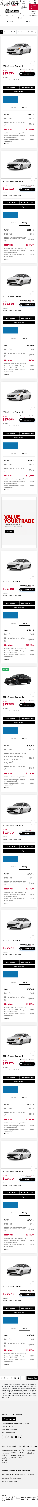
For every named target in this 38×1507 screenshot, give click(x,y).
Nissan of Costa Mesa (4, 1498)
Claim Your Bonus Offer (27, 87)
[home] (22, 8)
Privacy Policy (8, 1498)
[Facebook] (4, 1437)
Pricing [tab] (24, 107)
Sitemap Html (23, 1498)
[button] (32, 63)
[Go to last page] (22, 1378)
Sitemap (18, 1498)
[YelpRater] (20, 1437)
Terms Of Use (13, 1498)
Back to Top (32, 1378)
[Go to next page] (36, 32)
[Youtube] (16, 1437)
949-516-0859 (12, 1429)
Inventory (6, 1446)
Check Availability (19, 91)
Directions (30, 1453)
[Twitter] (12, 1437)
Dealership (32, 1446)
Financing (22, 1446)
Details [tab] (13, 107)
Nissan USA (34, 1498)
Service (14, 1446)
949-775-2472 (10, 1427)
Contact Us (10, 1419)
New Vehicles (6, 1450)
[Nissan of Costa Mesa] (11, 4)
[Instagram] (8, 1437)
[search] (26, 8)
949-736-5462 (10, 1432)
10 (32, 32)
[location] (20, 1)
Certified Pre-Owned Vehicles (6, 1460)
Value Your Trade (10, 87)
